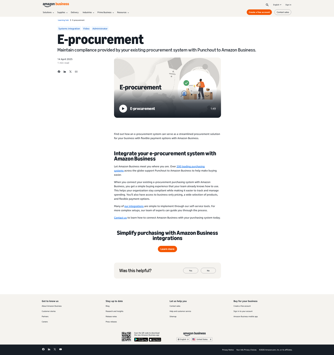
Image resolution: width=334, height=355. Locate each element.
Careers (45, 321)
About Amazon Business (52, 306)
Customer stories (49, 311)
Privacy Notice (228, 350)
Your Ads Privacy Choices (246, 350)
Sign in (288, 5)
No (208, 270)
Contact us (120, 217)
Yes (190, 270)
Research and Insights (114, 311)
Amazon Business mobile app (246, 316)
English (276, 5)
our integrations (134, 206)
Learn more (167, 248)
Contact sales (283, 12)
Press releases (111, 321)
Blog (107, 306)
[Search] (267, 5)
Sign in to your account (243, 311)
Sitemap (173, 316)
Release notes (111, 316)
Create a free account (259, 12)
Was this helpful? (135, 270)
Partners (45, 316)
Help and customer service (180, 311)
